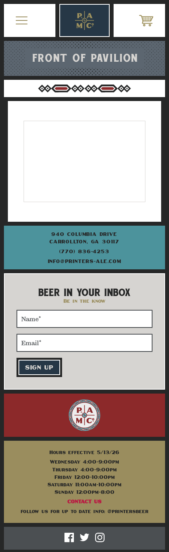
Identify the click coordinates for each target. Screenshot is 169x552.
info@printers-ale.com (84, 261)
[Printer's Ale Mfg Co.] (84, 20)
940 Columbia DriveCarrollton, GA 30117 (84, 238)
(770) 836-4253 (84, 251)
